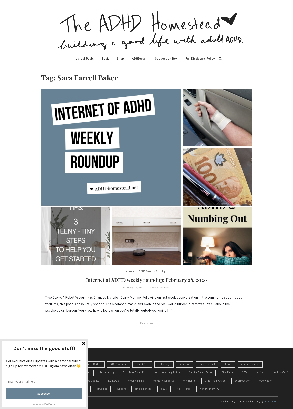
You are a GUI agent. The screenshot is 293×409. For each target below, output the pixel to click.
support (121, 389)
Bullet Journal (207, 364)
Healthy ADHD (280, 372)
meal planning (136, 381)
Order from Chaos (215, 381)
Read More (146, 323)
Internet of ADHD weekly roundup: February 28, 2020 (146, 280)
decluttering (106, 372)
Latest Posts (85, 59)
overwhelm (265, 381)
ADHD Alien (94, 364)
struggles (101, 389)
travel (164, 389)
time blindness (143, 389)
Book (105, 59)
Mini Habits (189, 381)
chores (228, 364)
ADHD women (118, 364)
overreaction (242, 381)
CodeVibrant (270, 401)
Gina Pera (227, 372)
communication (250, 364)
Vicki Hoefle (183, 389)
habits (259, 372)
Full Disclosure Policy (200, 59)
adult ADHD (142, 364)
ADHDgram (139, 59)
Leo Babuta (92, 381)
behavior (184, 364)
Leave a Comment (159, 287)
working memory (209, 389)
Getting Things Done (200, 372)
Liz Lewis (113, 381)
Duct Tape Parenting (134, 372)
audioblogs (164, 364)
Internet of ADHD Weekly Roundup (146, 271)
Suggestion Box (166, 59)
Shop (120, 59)
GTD (244, 372)
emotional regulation (167, 372)
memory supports (163, 381)
